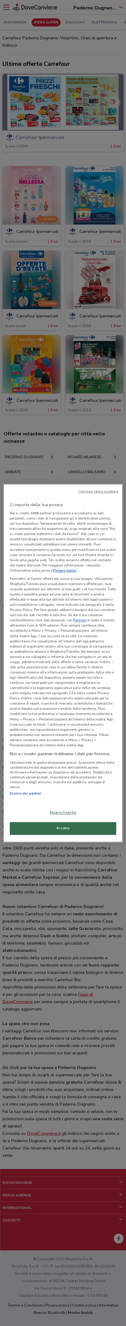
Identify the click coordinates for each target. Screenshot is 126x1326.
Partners (80, 620)
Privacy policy (64, 570)
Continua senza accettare (98, 491)
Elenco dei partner (25, 793)
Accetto (63, 828)
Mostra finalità (63, 812)
